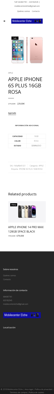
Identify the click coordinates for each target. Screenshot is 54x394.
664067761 (7, 297)
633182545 (7, 300)
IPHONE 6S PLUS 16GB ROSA (30, 169)
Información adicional (27, 125)
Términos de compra (18, 392)
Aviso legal (29, 389)
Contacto (36, 11)
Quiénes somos (23, 11)
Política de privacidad (43, 389)
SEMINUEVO (36, 145)
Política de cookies (36, 392)
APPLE (10, 73)
